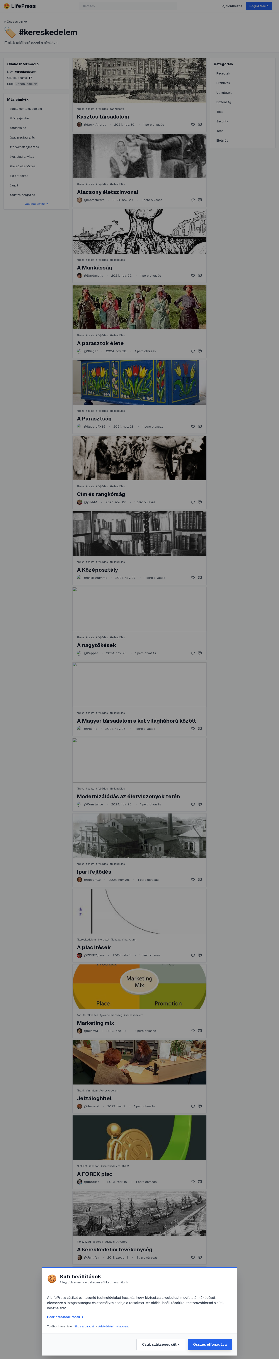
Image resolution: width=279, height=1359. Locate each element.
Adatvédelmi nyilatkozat (113, 1326)
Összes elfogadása (210, 1344)
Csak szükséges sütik (161, 1344)
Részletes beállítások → (65, 1317)
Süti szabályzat (84, 1326)
